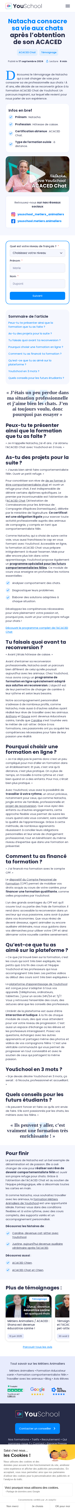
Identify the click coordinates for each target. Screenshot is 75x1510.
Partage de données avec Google (23, 1491)
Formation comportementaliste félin (41, 1374)
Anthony (11, 716)
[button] (27, 52)
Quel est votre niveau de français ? (33, 246)
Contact (39, 1443)
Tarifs (35, 1439)
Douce (25, 716)
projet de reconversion (21, 806)
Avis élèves (61, 1378)
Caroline (36, 720)
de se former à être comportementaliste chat (36, 483)
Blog (48, 1378)
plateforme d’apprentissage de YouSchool (38, 984)
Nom (13, 276)
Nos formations (18, 1439)
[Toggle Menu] (68, 6)
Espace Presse (57, 1443)
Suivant (38, 296)
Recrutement (51, 1439)
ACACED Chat (16, 501)
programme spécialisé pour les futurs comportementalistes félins (36, 566)
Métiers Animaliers (21, 1370)
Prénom (15, 260)
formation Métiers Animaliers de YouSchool (32, 1201)
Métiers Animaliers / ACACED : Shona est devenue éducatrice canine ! (28, 1324)
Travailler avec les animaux (25, 1378)
